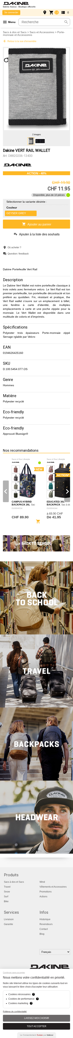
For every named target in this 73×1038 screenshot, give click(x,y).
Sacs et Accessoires (42, 32)
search (66, 22)
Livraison (9, 919)
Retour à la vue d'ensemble (19, 41)
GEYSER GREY (16, 213)
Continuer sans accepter (14, 972)
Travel (7, 886)
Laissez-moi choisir (36, 1018)
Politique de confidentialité (15, 1011)
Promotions (46, 891)
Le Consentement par (36, 1035)
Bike (6, 901)
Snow (7, 891)
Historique (45, 919)
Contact (44, 929)
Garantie (8, 924)
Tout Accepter (36, 1026)
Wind (42, 882)
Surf (6, 896)
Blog (42, 934)
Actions (43, 896)
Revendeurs (46, 924)
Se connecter (11, 12)
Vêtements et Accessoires (53, 886)
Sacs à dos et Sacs (14, 32)
